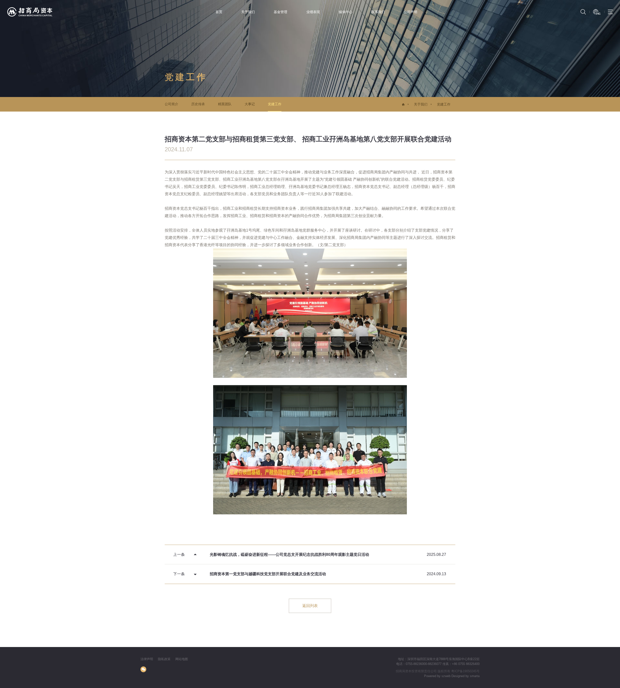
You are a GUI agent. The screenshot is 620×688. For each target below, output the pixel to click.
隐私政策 (164, 659)
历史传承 (198, 104)
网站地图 (181, 659)
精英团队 (225, 104)
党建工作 (274, 104)
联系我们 (378, 12)
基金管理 (280, 12)
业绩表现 (313, 12)
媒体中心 (345, 12)
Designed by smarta (465, 676)
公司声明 (410, 12)
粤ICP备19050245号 (465, 671)
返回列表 (310, 606)
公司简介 (171, 104)
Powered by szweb (437, 676)
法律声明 (146, 659)
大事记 (250, 104)
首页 (219, 12)
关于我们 (248, 12)
